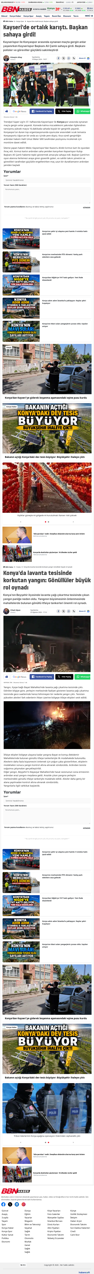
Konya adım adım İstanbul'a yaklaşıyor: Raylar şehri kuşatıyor (64, 301)
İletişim (73, 1217)
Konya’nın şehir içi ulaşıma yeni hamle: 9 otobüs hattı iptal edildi (64, 232)
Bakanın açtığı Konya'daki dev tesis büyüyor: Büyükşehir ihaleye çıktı (45, 457)
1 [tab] (45, 522)
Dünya (28, 1210)
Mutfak (28, 1241)
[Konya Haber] (47, 428)
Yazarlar (28, 1217)
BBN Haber (9, 21)
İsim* (6, 176)
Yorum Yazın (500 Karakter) (15, 185)
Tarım (75, 16)
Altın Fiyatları (53, 1228)
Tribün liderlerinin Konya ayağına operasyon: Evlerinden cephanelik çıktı (47, 515)
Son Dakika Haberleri (80, 1228)
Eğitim (27, 1214)
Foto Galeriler (53, 1214)
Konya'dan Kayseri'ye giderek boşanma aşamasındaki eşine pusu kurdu (46, 397)
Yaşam (47, 16)
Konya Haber (15, 16)
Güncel (4, 16)
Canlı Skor (75, 1234)
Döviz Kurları (53, 1224)
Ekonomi (67, 16)
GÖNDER (86, 207)
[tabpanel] (47, 494)
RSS (24, 1265)
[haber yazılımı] (84, 1272)
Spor (4, 1224)
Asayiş (38, 16)
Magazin (29, 1221)
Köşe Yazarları (53, 1210)
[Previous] (20, 521)
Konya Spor (29, 16)
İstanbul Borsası (54, 1221)
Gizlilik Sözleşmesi (78, 1214)
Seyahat (28, 1228)
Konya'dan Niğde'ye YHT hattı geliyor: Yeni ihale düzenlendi (62, 278)
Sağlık (27, 1231)
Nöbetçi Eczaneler (55, 1238)
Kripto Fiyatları (54, 1231)
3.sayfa (5, 1217)
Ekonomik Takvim (55, 1234)
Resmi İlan (56, 16)
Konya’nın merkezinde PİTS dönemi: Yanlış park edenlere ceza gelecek (62, 255)
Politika (5, 1238)
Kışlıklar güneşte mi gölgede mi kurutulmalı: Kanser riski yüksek (47, 1136)
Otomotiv (29, 1238)
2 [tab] (48, 522)
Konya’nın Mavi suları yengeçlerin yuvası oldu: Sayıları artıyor (65, 325)
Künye (73, 1210)
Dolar (67, 8)
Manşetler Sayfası (55, 1217)
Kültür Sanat (7, 1234)
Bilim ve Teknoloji (33, 1224)
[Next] (73, 521)
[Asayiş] (47, 368)
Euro (79, 8)
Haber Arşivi (76, 1221)
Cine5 (73, 1231)
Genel (27, 1245)
